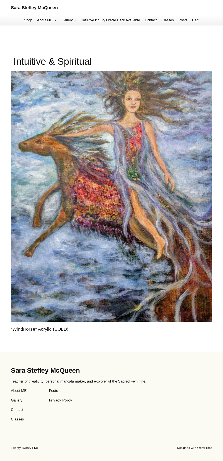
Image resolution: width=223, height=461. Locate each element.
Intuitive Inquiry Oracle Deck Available (111, 20)
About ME (44, 20)
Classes (167, 20)
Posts (183, 20)
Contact (151, 20)
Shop (28, 20)
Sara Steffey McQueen (34, 7)
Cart (195, 20)
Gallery (67, 20)
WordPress (204, 447)
